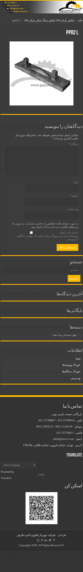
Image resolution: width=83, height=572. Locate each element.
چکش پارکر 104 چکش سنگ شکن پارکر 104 (49, 20)
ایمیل (74, 195)
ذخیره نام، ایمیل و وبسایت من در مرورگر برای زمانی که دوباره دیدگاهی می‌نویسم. (47, 236)
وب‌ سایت (72, 209)
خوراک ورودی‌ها (71, 364)
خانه (80, 20)
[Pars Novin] (41, 7)
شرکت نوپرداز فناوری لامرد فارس (36, 535)
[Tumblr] (42, 540)
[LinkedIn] (45, 540)
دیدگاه (73, 144)
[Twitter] (50, 540)
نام (75, 182)
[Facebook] (54, 540)
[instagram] (38, 540)
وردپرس (75, 378)
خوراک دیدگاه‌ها (71, 371)
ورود (77, 358)
